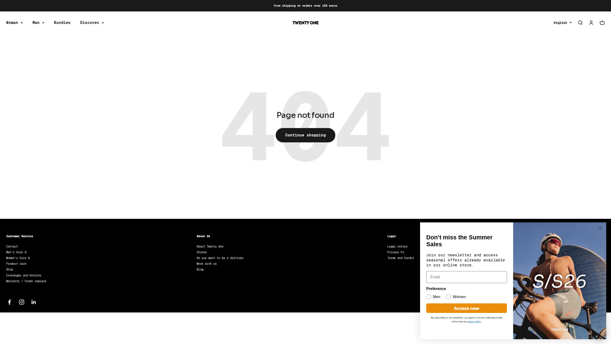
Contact (12, 246)
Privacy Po (395, 252)
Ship (9, 269)
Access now (466, 308)
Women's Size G (18, 258)
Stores (202, 252)
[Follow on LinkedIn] (34, 302)
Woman (12, 22)
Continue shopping (305, 135)
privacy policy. (474, 321)
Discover (89, 22)
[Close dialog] (600, 228)
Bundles (62, 22)
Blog (200, 269)
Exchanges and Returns (23, 275)
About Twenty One (210, 246)
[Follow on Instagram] (21, 302)
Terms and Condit (400, 258)
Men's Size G (16, 252)
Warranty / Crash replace (26, 281)
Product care (16, 264)
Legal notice (397, 246)
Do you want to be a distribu (220, 258)
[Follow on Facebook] (9, 302)
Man (36, 22)
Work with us (207, 264)
